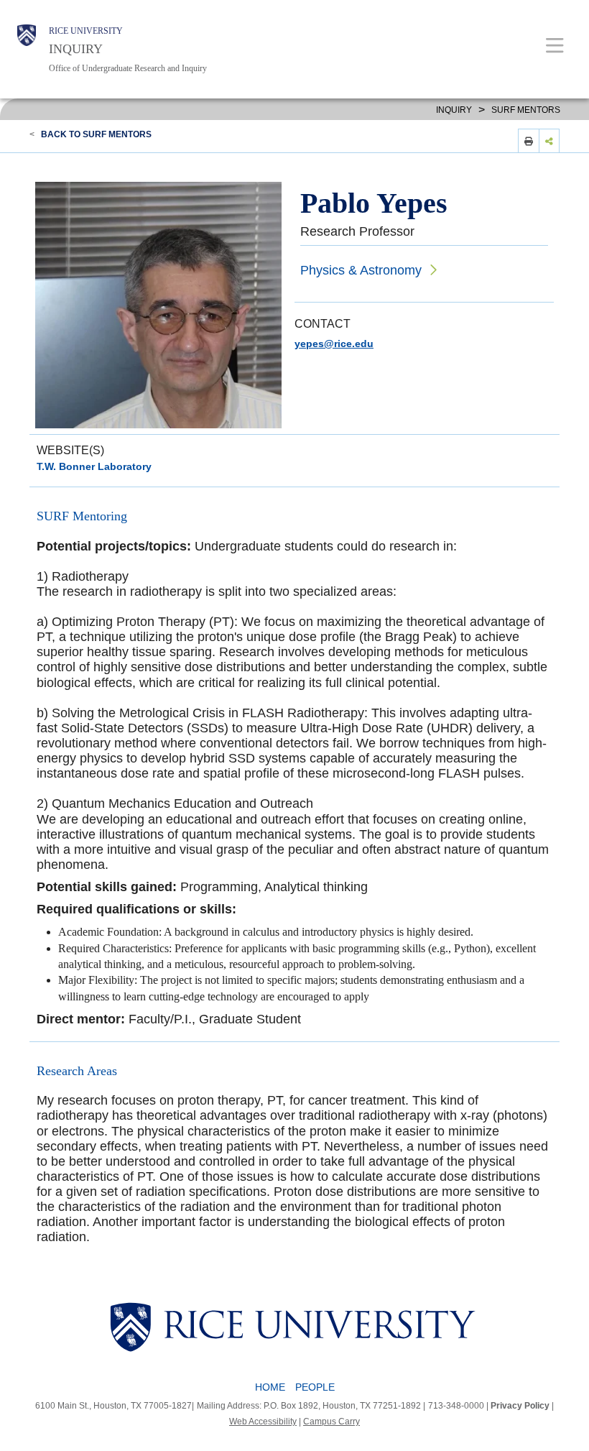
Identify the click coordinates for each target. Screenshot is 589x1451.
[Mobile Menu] (555, 44)
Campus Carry (331, 1422)
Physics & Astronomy (361, 270)
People (315, 1387)
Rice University (86, 31)
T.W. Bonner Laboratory (94, 466)
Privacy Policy (520, 1406)
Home (270, 1387)
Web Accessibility (263, 1422)
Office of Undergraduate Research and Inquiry (128, 68)
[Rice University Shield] (26, 49)
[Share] (549, 140)
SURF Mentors (525, 110)
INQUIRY (76, 49)
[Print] (528, 140)
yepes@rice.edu (334, 343)
